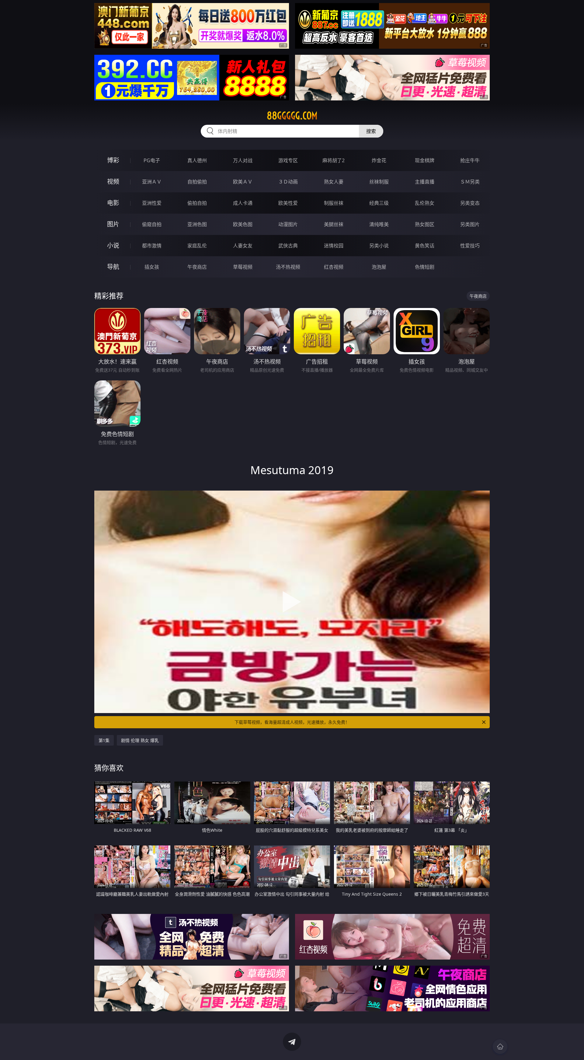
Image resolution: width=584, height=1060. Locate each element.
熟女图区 (424, 224)
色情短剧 (424, 267)
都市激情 (152, 245)
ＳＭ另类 (470, 181)
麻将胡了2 (333, 160)
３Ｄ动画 (288, 181)
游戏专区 (288, 160)
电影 (113, 203)
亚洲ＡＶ (152, 181)
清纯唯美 (379, 224)
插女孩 (151, 267)
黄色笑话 (424, 245)
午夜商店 (197, 267)
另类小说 (379, 245)
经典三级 (379, 203)
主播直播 (424, 181)
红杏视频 (333, 267)
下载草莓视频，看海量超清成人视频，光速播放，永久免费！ (292, 722)
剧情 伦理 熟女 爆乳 (140, 740)
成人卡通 (242, 203)
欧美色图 (242, 224)
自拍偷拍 (197, 181)
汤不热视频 (288, 267)
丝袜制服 (379, 181)
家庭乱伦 (197, 245)
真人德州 (197, 160)
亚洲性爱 (152, 203)
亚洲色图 (197, 224)
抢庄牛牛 (470, 160)
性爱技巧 (470, 245)
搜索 (371, 131)
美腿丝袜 (333, 224)
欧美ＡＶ (242, 181)
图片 (113, 224)
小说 (113, 245)
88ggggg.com (292, 116)
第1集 (104, 740)
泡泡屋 (379, 267)
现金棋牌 (424, 160)
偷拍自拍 (197, 203)
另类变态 (470, 203)
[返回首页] (500, 1046)
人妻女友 (242, 245)
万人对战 (242, 160)
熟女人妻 (333, 181)
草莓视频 (242, 267)
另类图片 (470, 224)
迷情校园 (333, 245)
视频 (113, 181)
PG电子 (152, 160)
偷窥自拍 (152, 224)
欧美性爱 (288, 203)
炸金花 (379, 160)
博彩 (113, 160)
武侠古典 (288, 245)
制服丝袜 (333, 203)
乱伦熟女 (424, 203)
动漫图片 (288, 224)
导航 (113, 267)
